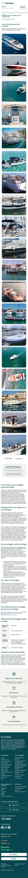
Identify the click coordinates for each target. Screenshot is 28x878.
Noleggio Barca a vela (20, 764)
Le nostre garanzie (6, 761)
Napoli (2, 794)
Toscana (3, 791)
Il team (3, 758)
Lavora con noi (5, 759)
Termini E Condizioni (6, 865)
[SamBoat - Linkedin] (9, 827)
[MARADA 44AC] (14, 226)
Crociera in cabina (19, 775)
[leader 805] (14, 183)
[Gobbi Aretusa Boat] (14, 248)
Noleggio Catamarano (21, 765)
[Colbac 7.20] (14, 422)
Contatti (17, 790)
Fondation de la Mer (6, 775)
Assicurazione (4, 762)
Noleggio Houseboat (20, 770)
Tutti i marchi (18, 778)
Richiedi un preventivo (14, 474)
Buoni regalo (4, 769)
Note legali (3, 863)
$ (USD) (13, 859)
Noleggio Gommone (20, 760)
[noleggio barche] (8, 3)
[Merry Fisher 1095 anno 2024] (14, 205)
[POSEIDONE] (14, 270)
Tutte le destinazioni (6, 796)
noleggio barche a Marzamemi (13, 613)
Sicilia (2, 789)
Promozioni (18, 776)
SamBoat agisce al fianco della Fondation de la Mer (12, 661)
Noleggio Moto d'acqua (19, 768)
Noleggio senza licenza (19, 772)
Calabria (3, 793)
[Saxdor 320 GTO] (14, 161)
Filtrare (23, 7)
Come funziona (19, 788)
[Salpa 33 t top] (14, 444)
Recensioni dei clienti (6, 772)
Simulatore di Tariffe (6, 764)
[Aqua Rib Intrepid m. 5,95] (14, 335)
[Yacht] (14, 401)
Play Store (15, 809)
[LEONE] (14, 292)
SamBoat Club (4, 770)
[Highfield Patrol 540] (14, 92)
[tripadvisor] (5, 847)
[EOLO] (14, 313)
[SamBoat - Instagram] (5, 827)
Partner (17, 865)
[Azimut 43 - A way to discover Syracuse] (14, 44)
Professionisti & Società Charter (5, 766)
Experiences (4, 777)
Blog (2, 778)
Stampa (3, 774)
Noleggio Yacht (19, 762)
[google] (4, 841)
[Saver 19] (14, 68)
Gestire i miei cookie (20, 791)
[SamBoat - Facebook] (2, 827)
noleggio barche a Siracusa (9, 614)
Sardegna (3, 788)
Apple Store (15, 805)
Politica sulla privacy (20, 863)
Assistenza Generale (20, 786)
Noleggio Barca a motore (19, 758)
